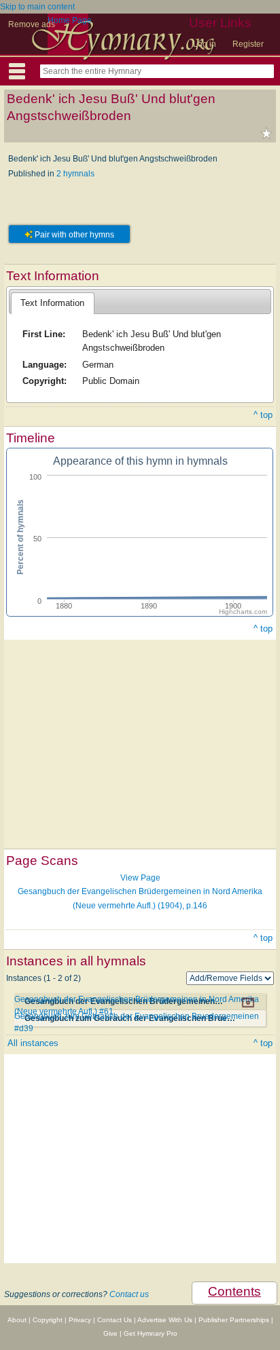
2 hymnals (75, 173)
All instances (32, 1043)
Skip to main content (37, 7)
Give (110, 1333)
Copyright (48, 1320)
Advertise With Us (164, 1320)
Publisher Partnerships (233, 1320)
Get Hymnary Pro (150, 1333)
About (17, 1320)
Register (248, 44)
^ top (263, 415)
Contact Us (114, 1320)
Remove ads (31, 24)
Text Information (52, 303)
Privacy (80, 1320)
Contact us (129, 1294)
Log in (204, 44)
